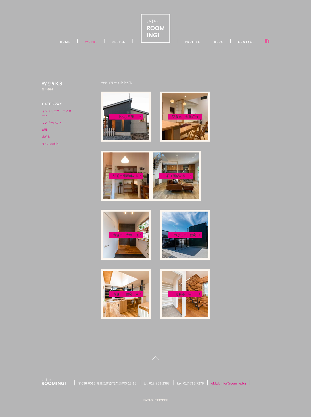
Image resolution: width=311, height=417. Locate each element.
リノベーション (51, 122)
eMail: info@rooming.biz (228, 383)
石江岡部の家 (176, 176)
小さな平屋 (126, 117)
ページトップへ (156, 358)
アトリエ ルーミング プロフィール (192, 41)
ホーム (65, 41)
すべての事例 (50, 143)
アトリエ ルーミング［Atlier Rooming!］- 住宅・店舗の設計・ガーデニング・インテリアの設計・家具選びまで (155, 28)
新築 (45, 129)
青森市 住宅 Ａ (126, 294)
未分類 (46, 136)
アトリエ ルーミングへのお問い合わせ (246, 41)
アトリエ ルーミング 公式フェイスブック (267, 41)
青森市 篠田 (185, 294)
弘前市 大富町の (185, 117)
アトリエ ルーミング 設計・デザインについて (119, 41)
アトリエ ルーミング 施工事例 (91, 41)
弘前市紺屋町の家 (126, 176)
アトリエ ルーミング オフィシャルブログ (219, 41)
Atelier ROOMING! (156, 400)
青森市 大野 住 (126, 235)
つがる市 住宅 (185, 235)
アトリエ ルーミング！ (55, 381)
